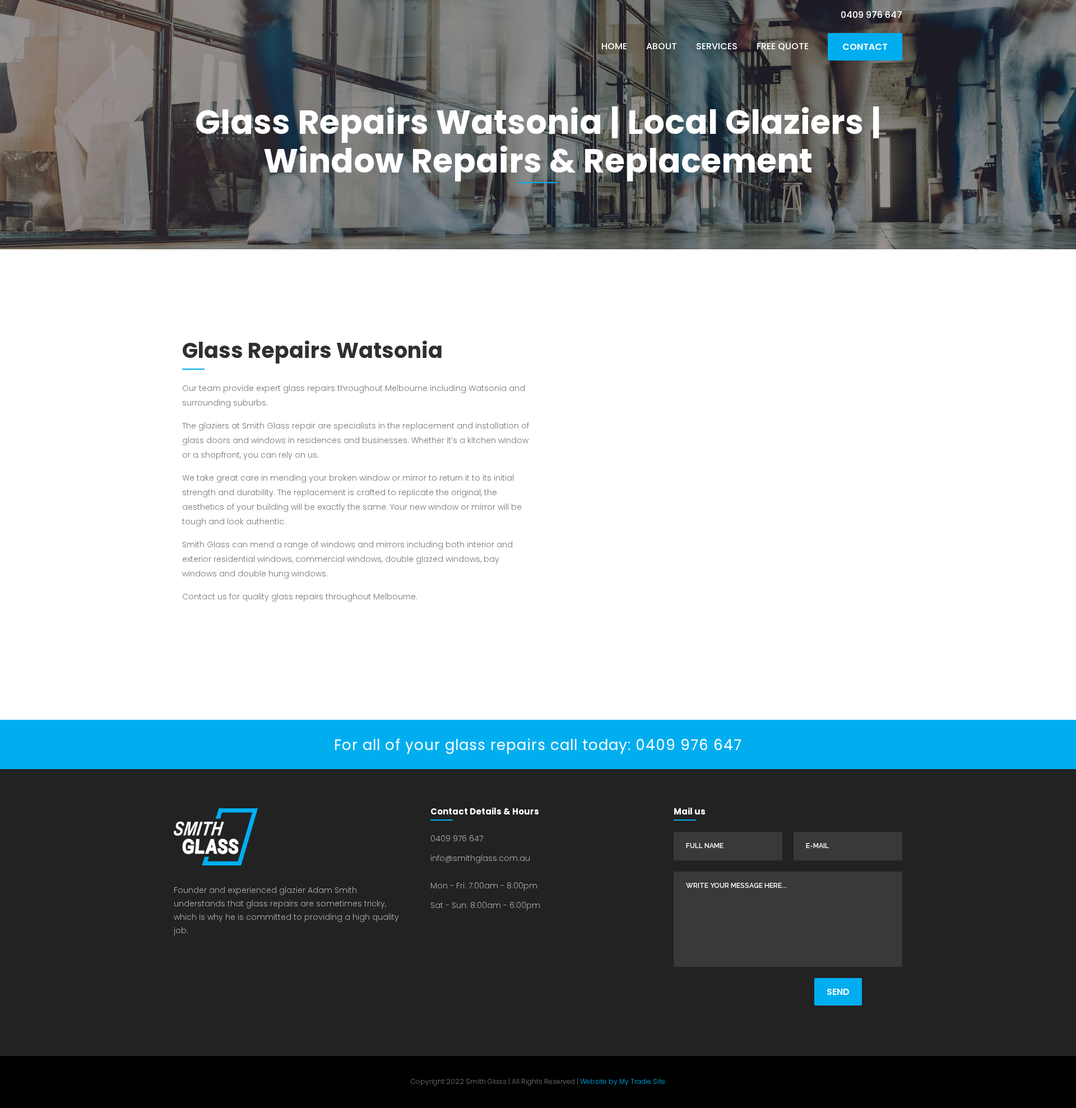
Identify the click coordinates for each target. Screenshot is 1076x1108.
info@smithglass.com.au (480, 858)
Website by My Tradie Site (621, 1081)
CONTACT (865, 46)
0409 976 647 (871, 14)
